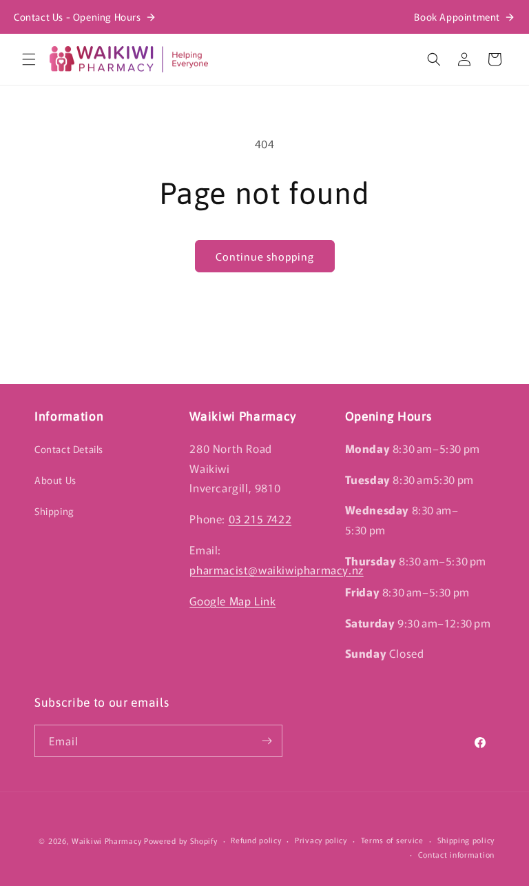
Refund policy (256, 839)
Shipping (54, 511)
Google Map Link (232, 600)
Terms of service (392, 839)
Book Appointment (457, 16)
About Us (55, 480)
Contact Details (68, 449)
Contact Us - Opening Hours (77, 16)
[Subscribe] (266, 741)
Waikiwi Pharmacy (106, 840)
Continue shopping (265, 256)
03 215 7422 (260, 518)
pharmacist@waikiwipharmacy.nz (276, 569)
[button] (29, 59)
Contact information (456, 854)
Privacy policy (321, 839)
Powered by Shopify (181, 840)
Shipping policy (466, 839)
